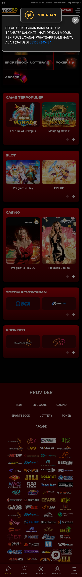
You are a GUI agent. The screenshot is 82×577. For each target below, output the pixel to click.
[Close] (75, 20)
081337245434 (40, 42)
